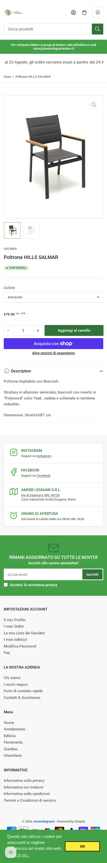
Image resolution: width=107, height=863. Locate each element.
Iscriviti (92, 574)
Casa (7, 76)
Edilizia (10, 736)
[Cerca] (97, 29)
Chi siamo (12, 678)
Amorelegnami (44, 821)
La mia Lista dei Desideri (24, 633)
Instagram (44, 456)
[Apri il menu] (97, 12)
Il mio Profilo (15, 620)
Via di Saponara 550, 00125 (40, 495)
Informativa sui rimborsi (24, 787)
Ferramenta (13, 742)
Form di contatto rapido (23, 691)
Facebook (44, 475)
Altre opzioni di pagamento (53, 353)
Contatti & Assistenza (22, 697)
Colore (9, 288)
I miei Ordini (14, 626)
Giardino (11, 749)
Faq (7, 652)
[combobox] (53, 29)
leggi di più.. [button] (18, 855)
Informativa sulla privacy (24, 780)
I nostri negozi (16, 684)
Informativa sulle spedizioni (27, 793)
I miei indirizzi (15, 639)
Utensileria (13, 755)
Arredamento (14, 729)
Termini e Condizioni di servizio (30, 800)
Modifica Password (20, 646)
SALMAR (10, 249)
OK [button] (82, 846)
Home (9, 722)
